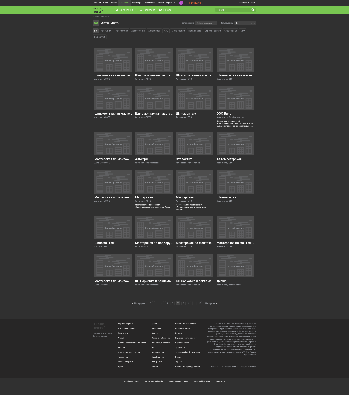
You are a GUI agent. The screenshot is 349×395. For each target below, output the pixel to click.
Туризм (178, 362)
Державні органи (125, 324)
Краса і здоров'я (125, 362)
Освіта (154, 333)
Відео (105, 3)
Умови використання (178, 381)
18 (200, 303)
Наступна (210, 303)
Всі (95, 30)
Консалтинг (123, 357)
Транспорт (136, 3)
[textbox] (205, 22)
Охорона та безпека (160, 338)
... (156, 303)
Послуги (179, 357)
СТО (242, 30)
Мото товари (178, 30)
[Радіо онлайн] (181, 3)
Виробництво (157, 357)
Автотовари (154, 30)
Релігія (154, 367)
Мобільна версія (131, 381)
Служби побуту (182, 343)
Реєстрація (244, 3)
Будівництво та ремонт (186, 338)
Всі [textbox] (237, 23)
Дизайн (121, 347)
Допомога (220, 381)
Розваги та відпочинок (185, 324)
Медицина (156, 328)
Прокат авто (194, 30)
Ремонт (178, 333)
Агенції (121, 338)
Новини (97, 3)
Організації (124, 3)
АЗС (166, 30)
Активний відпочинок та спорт (132, 343)
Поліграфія (156, 362)
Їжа (152, 347)
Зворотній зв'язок (201, 381)
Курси (120, 367)
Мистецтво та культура (129, 352)
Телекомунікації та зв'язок (187, 352)
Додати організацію (154, 381)
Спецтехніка (230, 30)
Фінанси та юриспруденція (187, 367)
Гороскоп (170, 3)
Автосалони (122, 30)
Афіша (114, 3)
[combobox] (206, 23)
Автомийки (106, 30)
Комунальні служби (127, 328)
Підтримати (195, 3)
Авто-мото (123, 333)
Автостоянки (138, 30)
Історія (160, 3)
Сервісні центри (213, 30)
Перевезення (157, 352)
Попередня (139, 303)
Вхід (253, 3)
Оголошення (149, 3)
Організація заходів (160, 343)
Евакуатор (99, 37)
